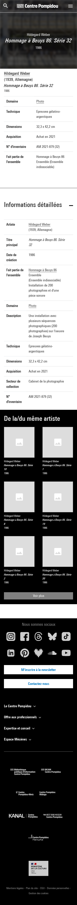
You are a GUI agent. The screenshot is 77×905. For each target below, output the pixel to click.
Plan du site (32, 888)
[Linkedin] (11, 654)
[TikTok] (66, 638)
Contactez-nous (38, 684)
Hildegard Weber (17, 73)
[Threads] (38, 638)
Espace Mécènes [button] (16, 739)
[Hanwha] (38, 841)
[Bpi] (25, 774)
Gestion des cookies (38, 893)
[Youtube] (66, 654)
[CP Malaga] (50, 796)
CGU (42, 888)
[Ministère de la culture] (38, 868)
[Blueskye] (52, 638)
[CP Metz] (27, 796)
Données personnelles (58, 888)
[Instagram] (11, 638)
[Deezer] (38, 654)
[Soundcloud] (52, 654)
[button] (38, 205)
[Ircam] (54, 774)
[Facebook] (25, 638)
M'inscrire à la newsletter (38, 670)
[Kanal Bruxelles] (26, 819)
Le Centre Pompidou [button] (18, 706)
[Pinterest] (25, 654)
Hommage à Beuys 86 (43, 270)
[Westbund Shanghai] (55, 819)
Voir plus (38, 596)
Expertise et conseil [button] (17, 728)
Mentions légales (15, 888)
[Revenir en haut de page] (67, 895)
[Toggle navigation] (70, 6)
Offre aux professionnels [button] (21, 717)
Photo (40, 101)
